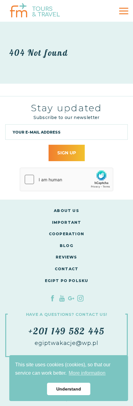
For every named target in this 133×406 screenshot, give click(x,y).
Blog (66, 245)
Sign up (66, 153)
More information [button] (87, 373)
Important (66, 222)
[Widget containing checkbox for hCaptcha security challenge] (66, 179)
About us (66, 210)
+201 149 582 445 (66, 331)
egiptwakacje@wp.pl (66, 343)
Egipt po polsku (66, 280)
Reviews (66, 257)
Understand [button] (68, 388)
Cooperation (66, 234)
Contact (66, 269)
